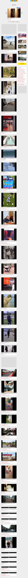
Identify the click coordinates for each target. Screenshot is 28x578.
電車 (3, 515)
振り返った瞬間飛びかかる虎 (4, 548)
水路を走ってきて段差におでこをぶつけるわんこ (7, 146)
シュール (24, 69)
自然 (22, 78)
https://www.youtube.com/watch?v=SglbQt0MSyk (6, 522)
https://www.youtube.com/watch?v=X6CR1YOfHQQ (6, 481)
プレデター (6, 449)
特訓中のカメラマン (3, 63)
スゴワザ (2, 159)
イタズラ (2, 521)
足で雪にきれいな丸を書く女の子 (5, 342)
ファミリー (4, 424)
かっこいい (2, 260)
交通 (3, 533)
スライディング (4, 133)
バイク (4, 449)
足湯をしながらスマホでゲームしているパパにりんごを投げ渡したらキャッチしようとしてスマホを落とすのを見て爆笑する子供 (8, 508)
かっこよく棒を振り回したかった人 (5, 558)
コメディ (19, 79)
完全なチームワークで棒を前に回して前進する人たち (7, 274)
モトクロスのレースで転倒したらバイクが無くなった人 (7, 461)
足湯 (5, 510)
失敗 (20, 70)
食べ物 (23, 79)
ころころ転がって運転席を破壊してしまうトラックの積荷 (8, 532)
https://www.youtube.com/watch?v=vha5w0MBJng (6, 575)
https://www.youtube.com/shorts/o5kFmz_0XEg (6, 243)
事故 (21, 74)
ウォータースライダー (4, 190)
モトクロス (4, 462)
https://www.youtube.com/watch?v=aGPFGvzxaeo (6, 378)
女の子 (21, 73)
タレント (19, 74)
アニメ (19, 73)
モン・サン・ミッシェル (6, 51)
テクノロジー (19, 75)
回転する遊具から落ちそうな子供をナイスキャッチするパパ (8, 503)
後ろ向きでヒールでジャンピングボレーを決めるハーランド (8, 207)
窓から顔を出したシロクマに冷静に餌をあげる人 (7, 491)
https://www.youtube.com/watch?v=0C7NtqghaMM (6, 412)
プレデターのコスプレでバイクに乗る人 (6, 448)
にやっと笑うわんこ (3, 573)
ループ (24, 78)
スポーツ (19, 69)
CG (20, 80)
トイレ (3, 569)
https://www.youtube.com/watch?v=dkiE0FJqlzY (6, 534)
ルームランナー (4, 437)
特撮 (18, 80)
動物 (18, 68)
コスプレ (3, 449)
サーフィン (3, 51)
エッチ (22, 75)
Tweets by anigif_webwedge (21, 84)
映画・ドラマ (19, 78)
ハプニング (3, 242)
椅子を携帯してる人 (3, 514)
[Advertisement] (9, 29)
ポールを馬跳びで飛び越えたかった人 (5, 553)
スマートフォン (4, 510)
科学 (21, 79)
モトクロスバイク (7, 462)
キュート (4, 260)
